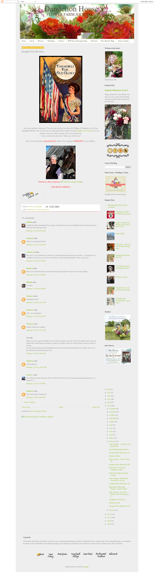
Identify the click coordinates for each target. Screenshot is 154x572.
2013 (109, 406)
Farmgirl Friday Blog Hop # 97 (119, 453)
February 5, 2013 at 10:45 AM (36, 367)
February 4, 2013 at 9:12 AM (36, 245)
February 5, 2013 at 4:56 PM (35, 397)
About (32, 41)
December (112, 409)
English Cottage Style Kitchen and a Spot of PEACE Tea (123, 225)
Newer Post (26, 407)
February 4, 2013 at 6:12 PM (35, 261)
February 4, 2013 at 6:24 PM (35, 275)
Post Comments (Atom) (38, 411)
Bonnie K (29, 268)
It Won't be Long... (122, 277)
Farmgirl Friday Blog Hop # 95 (119, 484)
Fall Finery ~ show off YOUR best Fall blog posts (123, 246)
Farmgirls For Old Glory (117, 499)
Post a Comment (29, 402)
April (111, 435)
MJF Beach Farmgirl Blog (77, 41)
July (110, 425)
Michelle (29, 282)
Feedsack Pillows (114, 456)
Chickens (94, 41)
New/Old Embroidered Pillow (119, 449)
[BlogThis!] (52, 207)
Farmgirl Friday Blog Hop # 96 (119, 464)
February (112, 441)
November (113, 412)
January (112, 510)
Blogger (86, 567)
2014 (109, 402)
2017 (109, 393)
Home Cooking (123, 41)
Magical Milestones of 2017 (116, 90)
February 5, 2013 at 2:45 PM (35, 383)
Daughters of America (84, 131)
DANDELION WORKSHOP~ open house (123, 301)
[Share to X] (54, 207)
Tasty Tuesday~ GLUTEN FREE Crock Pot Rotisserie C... (119, 494)
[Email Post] (46, 206)
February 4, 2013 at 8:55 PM (35, 289)
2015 (109, 399)
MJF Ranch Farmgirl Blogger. (71, 182)
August (112, 422)
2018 (109, 389)
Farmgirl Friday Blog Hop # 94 (119, 506)
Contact (61, 41)
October (112, 415)
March (111, 438)
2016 (109, 396)
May (111, 431)
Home (24, 41)
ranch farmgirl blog (43, 209)
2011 (109, 517)
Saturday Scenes (114, 503)
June (111, 428)
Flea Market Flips (107, 41)
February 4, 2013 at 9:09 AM (36, 231)
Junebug (29, 222)
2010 (109, 521)
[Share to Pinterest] (58, 207)
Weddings (51, 41)
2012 (109, 514)
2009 (109, 524)
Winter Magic (120, 233)
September (113, 418)
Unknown (29, 238)
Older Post (95, 407)
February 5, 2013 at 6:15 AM (36, 302)
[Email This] (50, 207)
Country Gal (31, 252)
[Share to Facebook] (56, 207)
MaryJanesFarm (31, 209)
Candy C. (29, 375)
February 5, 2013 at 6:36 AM (36, 353)
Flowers (41, 41)
